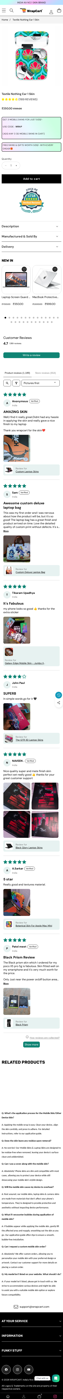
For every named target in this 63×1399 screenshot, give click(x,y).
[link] (55, 1396)
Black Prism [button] (22, 1024)
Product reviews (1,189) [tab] (17, 373)
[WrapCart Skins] (31, 10)
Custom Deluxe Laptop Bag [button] (30, 572)
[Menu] (4, 10)
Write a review (31, 355)
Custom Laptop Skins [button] (27, 471)
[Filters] (16, 383)
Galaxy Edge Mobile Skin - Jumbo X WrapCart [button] (24, 663)
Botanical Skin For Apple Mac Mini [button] (34, 925)
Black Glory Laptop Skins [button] (29, 847)
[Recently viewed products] (58, 695)
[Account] (23, 1396)
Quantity (7, 158)
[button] (58, 710)
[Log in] (51, 12)
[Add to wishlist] (24, 269)
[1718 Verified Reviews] (32, 213)
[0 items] (59, 10)
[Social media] (58, 702)
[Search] (11, 10)
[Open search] (7, 383)
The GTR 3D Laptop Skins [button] (29, 739)
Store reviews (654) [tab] (45, 373)
